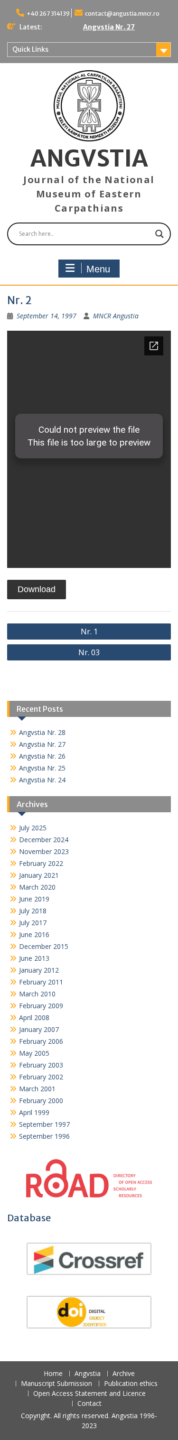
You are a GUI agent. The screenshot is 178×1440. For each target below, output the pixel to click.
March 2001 (37, 1088)
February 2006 (41, 1041)
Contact (89, 1404)
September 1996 (44, 1136)
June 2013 (34, 958)
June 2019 (34, 898)
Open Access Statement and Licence (89, 1394)
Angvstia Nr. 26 (42, 756)
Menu (98, 269)
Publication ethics (131, 1384)
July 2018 (33, 910)
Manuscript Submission (56, 1384)
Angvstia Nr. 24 (42, 779)
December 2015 (43, 946)
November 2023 (44, 851)
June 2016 (34, 934)
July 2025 (33, 827)
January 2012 (39, 970)
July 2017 (33, 922)
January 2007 (39, 1029)
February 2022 (41, 863)
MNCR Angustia (116, 315)
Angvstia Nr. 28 (42, 732)
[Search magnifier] (159, 234)
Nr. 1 (89, 631)
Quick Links (30, 49)
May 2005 (34, 1053)
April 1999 (34, 1112)
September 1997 (44, 1124)
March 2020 (37, 887)
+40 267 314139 (48, 13)
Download (37, 589)
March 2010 (37, 993)
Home (53, 1374)
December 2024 (43, 839)
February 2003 (41, 1064)
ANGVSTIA (89, 158)
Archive (123, 1374)
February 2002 (41, 1076)
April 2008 (34, 1017)
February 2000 (41, 1100)
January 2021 (39, 875)
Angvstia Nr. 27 (109, 27)
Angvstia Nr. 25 (42, 767)
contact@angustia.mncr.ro (122, 13)
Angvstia (88, 1374)
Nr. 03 (89, 652)
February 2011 (41, 981)
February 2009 (41, 1005)
